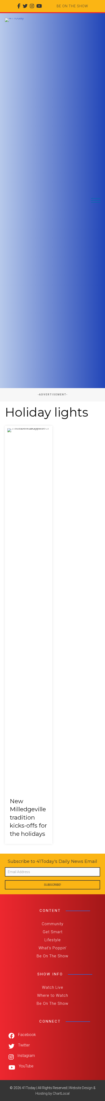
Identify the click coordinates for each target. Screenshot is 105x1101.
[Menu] (96, 200)
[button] (52, 884)
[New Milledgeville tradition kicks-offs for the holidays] (28, 635)
